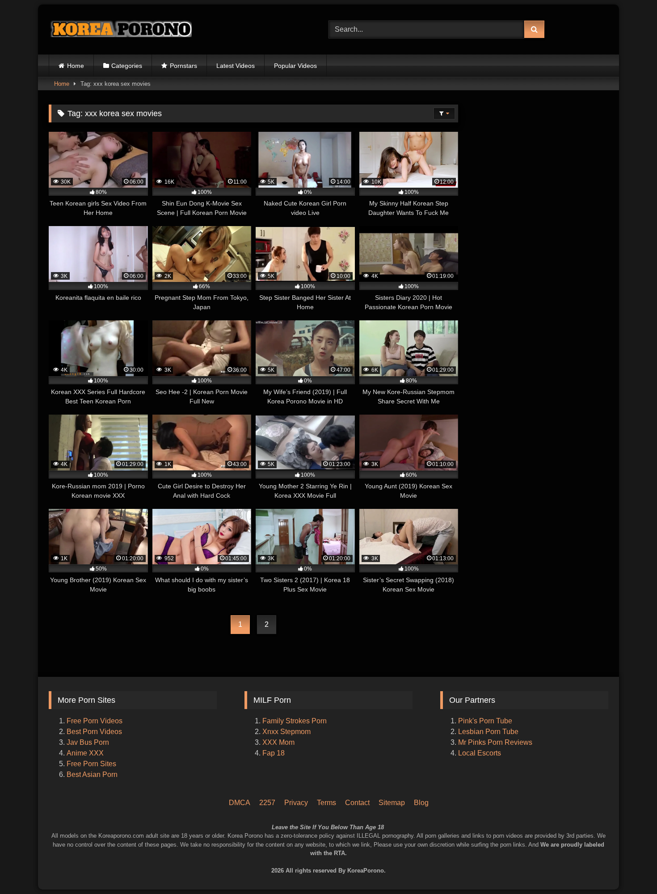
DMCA (239, 802)
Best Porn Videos (94, 731)
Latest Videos (235, 65)
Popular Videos (295, 65)
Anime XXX (85, 753)
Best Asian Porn (92, 774)
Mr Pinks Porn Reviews (496, 742)
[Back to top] (638, 849)
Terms (326, 802)
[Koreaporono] (120, 29)
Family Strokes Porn (294, 721)
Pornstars (183, 65)
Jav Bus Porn (88, 742)
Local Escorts (479, 753)
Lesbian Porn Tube (488, 731)
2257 (267, 802)
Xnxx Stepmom (286, 731)
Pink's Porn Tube (485, 721)
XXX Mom (279, 742)
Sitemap (392, 802)
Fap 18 (273, 753)
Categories (126, 65)
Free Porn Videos (94, 721)
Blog (421, 802)
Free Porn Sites (91, 764)
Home (75, 65)
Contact (357, 802)
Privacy (296, 802)
